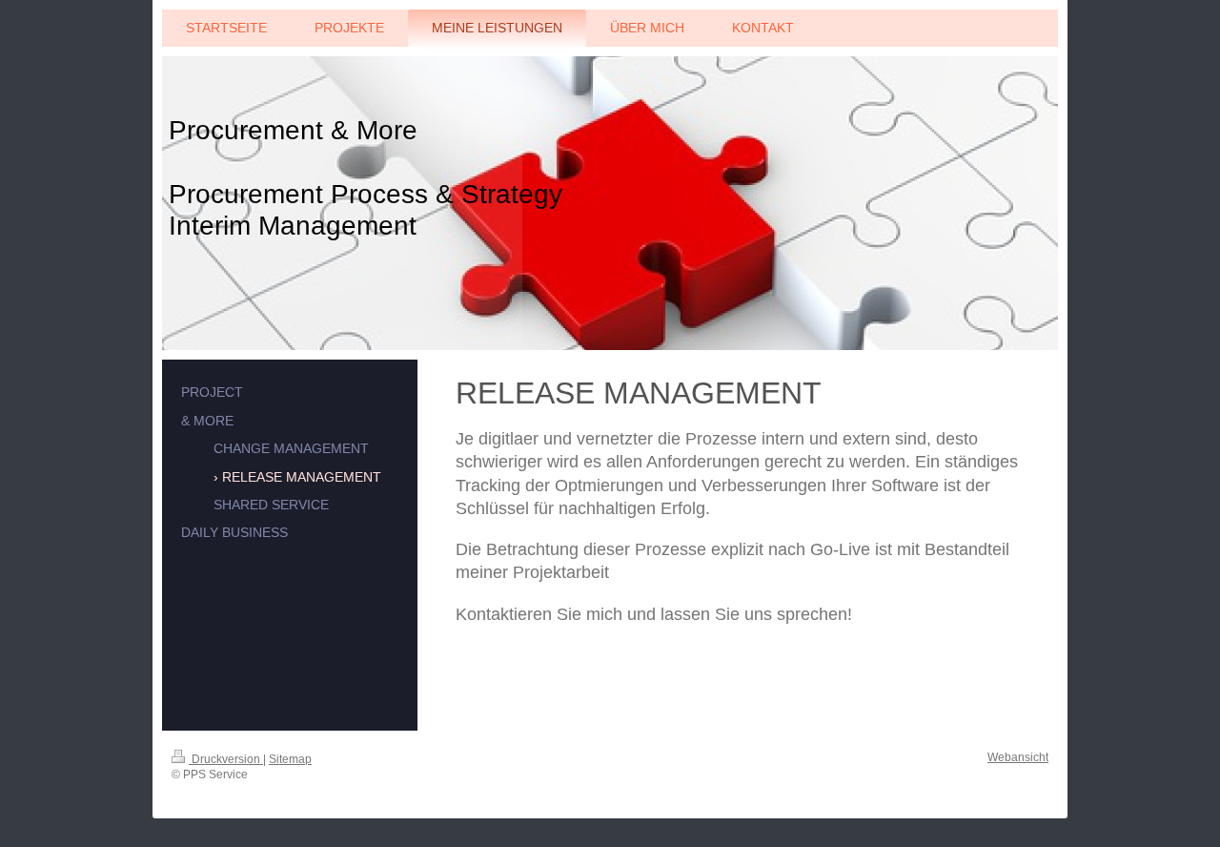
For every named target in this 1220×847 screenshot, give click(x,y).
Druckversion (226, 759)
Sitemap (290, 759)
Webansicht (1017, 757)
